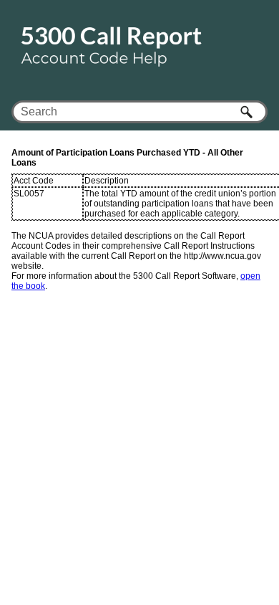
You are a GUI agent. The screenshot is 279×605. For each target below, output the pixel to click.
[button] (247, 111)
